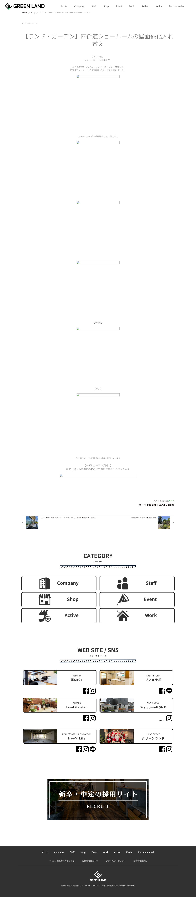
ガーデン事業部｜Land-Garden (157, 505)
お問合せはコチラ (90, 860)
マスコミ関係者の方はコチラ (62, 860)
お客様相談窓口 (140, 860)
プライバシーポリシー (116, 860)
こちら (171, 501)
